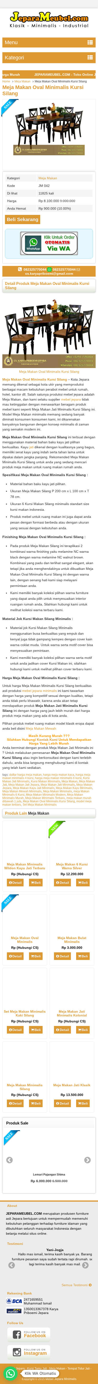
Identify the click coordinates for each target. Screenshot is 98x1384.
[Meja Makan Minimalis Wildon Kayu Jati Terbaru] (25, 857)
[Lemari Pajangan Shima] (49, 1150)
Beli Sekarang (22, 219)
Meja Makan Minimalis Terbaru (45, 798)
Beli (37, 882)
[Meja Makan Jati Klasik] (72, 1078)
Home (6, 81)
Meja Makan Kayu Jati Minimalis (33, 788)
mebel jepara (71, 399)
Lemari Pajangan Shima (49, 1174)
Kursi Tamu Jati (37, 1368)
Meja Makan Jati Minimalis (58, 784)
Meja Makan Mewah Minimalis (22, 791)
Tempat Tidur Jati (79, 1368)
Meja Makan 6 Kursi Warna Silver (72, 866)
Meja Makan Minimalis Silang (25, 1087)
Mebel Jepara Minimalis (60, 1379)
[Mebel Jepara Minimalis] (49, 30)
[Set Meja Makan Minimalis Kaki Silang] (25, 1004)
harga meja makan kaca (58, 774)
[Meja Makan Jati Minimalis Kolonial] (72, 1004)
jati (31, 447)
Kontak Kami (47, 740)
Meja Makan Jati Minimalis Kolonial (72, 1013)
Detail (17, 882)
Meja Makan (22, 81)
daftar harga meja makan (25, 774)
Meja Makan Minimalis (57, 791)
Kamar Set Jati (49, 1373)
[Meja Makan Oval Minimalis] (25, 931)
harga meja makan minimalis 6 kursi (58, 778)
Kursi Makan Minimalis (45, 781)
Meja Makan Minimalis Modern (46, 794)
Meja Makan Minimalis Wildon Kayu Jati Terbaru (24, 866)
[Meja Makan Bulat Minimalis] (72, 931)
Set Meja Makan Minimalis (40, 804)
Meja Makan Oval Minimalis (25, 940)
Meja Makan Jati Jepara (23, 784)
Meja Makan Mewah (41, 728)
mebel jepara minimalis (39, 691)
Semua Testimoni (75, 1285)
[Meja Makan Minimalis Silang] (25, 1078)
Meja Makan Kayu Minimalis (74, 788)
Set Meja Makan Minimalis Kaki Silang (25, 1013)
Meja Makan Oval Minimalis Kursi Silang (49, 371)
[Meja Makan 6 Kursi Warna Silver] (72, 857)
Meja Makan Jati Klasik (71, 1085)
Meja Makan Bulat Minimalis (72, 940)
